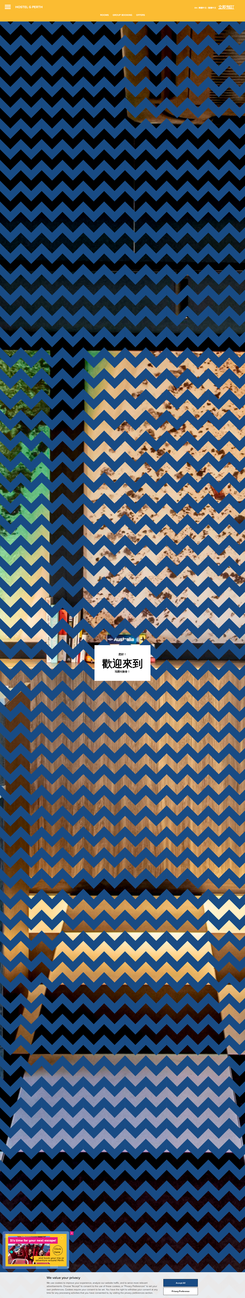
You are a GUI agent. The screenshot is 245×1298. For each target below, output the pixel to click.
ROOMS (104, 15)
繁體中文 (212, 7)
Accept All (180, 1282)
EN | (196, 7)
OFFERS (140, 15)
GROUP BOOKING (122, 15)
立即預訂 (226, 7)
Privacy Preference (181, 1291)
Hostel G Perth (29, 6)
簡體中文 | (203, 7)
